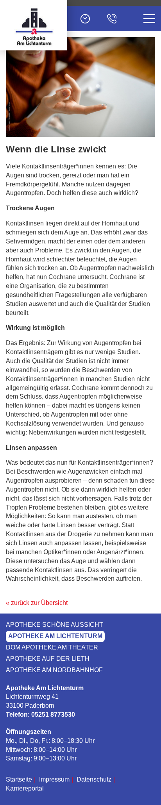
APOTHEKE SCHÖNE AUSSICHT (54, 624)
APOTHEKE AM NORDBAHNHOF (54, 670)
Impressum (54, 779)
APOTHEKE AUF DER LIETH (47, 658)
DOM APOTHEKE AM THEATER (52, 647)
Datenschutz (94, 779)
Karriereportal (25, 788)
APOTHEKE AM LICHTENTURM (55, 636)
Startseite (19, 779)
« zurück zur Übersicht (37, 602)
